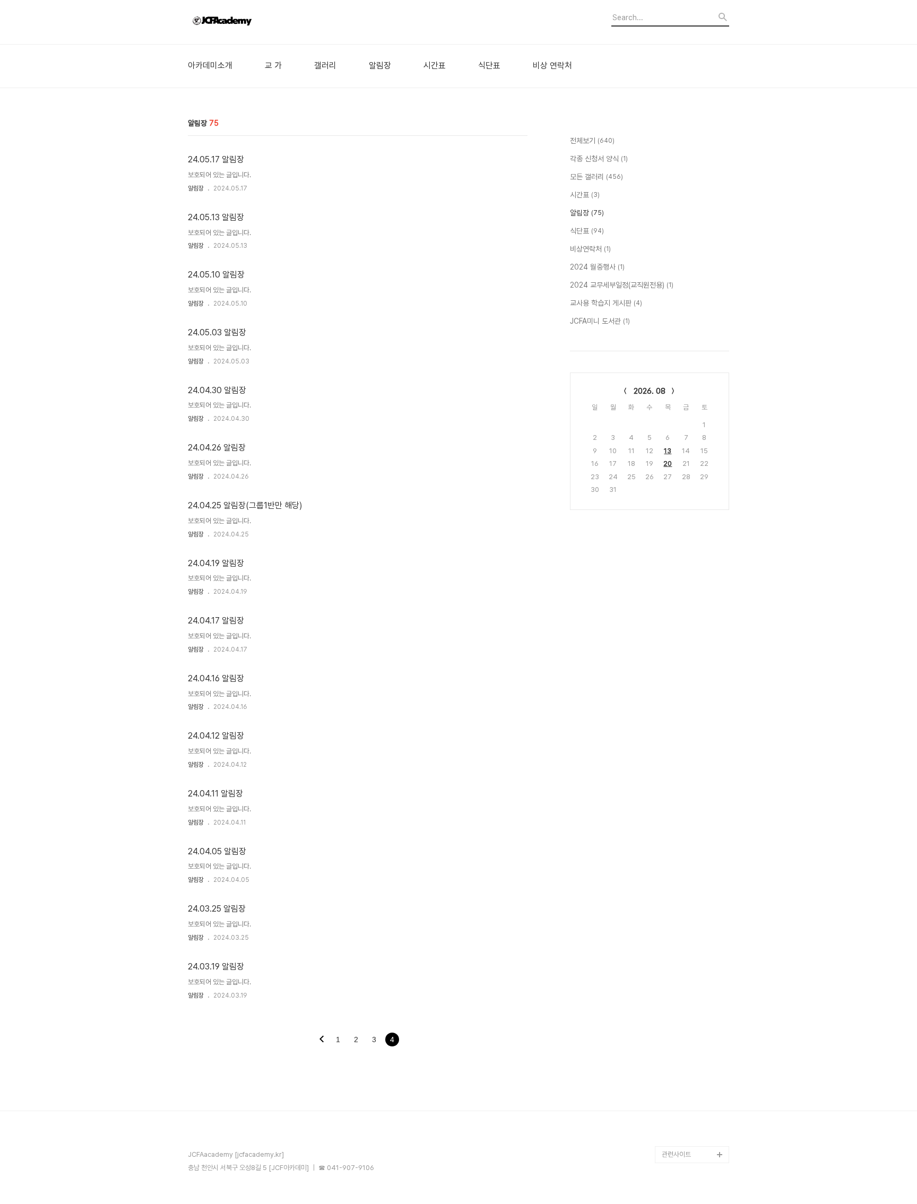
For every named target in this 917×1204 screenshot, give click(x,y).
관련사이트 (676, 1154)
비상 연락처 (552, 66)
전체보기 (592, 140)
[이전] (321, 1040)
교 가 (273, 66)
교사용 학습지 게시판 (606, 303)
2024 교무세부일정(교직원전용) (621, 285)
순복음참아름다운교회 (691, 1137)
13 (667, 451)
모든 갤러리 (596, 176)
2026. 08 (649, 391)
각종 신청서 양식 (599, 158)
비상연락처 (590, 249)
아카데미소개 (210, 66)
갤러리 (325, 66)
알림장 (380, 66)
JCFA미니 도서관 (600, 321)
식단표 (489, 66)
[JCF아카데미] (246, 22)
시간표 (434, 66)
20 (667, 463)
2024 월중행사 (597, 267)
